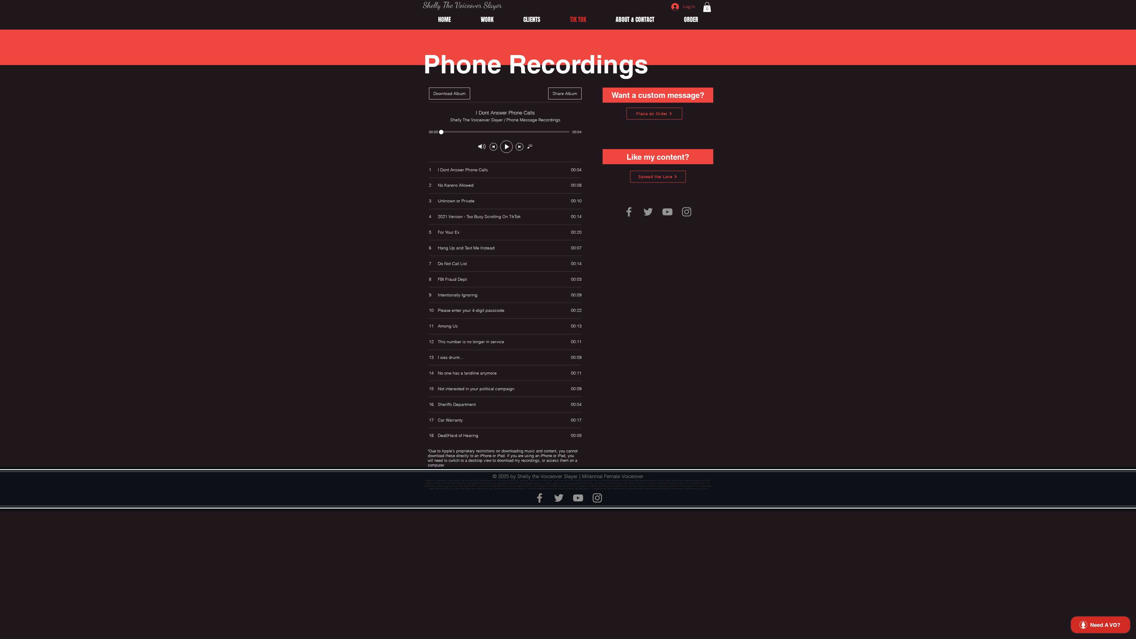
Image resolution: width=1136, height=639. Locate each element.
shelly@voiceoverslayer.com (600, 486)
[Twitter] (648, 212)
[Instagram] (686, 212)
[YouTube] (667, 212)
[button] (707, 7)
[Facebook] (629, 212)
